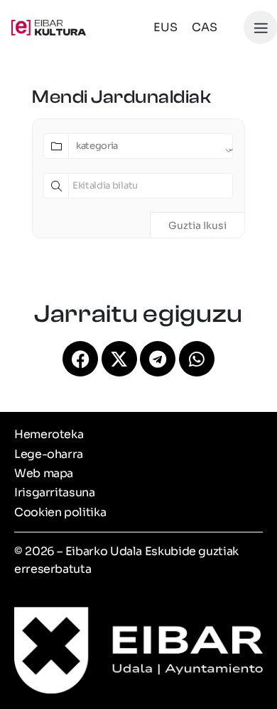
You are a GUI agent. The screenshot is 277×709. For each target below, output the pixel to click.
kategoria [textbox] (97, 146)
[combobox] (150, 146)
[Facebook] (80, 358)
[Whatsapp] (196, 358)
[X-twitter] (119, 358)
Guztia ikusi (197, 225)
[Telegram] (157, 358)
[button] (260, 27)
